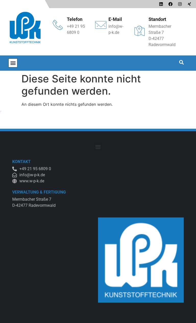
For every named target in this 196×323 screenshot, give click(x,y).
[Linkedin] (161, 4)
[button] (12, 62)
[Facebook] (170, 4)
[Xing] (189, 4)
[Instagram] (180, 4)
